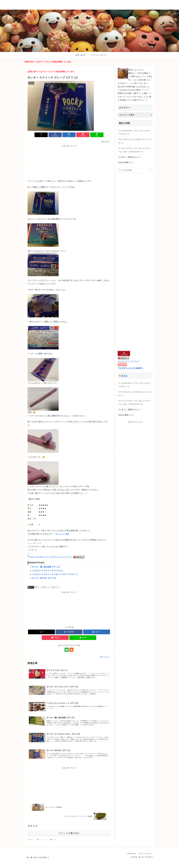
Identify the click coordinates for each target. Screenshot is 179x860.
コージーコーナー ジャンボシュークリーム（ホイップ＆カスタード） (134, 150)
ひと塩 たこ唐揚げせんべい (129, 157)
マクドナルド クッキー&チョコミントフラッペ (135, 141)
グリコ (32, 587)
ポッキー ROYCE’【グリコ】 (44, 578)
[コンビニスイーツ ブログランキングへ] (79, 557)
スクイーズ (48, 587)
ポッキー (57, 587)
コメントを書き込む (69, 833)
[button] (150, 170)
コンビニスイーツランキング (128, 361)
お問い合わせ (131, 853)
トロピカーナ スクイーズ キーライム (47, 571)
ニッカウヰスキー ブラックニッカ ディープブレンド (134, 132)
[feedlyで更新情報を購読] (67, 650)
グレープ (39, 587)
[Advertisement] (69, 162)
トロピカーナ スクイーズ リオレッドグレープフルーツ (55, 574)
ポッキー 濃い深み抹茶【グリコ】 (46, 567)
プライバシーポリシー (145, 853)
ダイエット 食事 (62, 534)
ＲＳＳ (124, 375)
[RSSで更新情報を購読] (71, 650)
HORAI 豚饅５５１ (126, 162)
